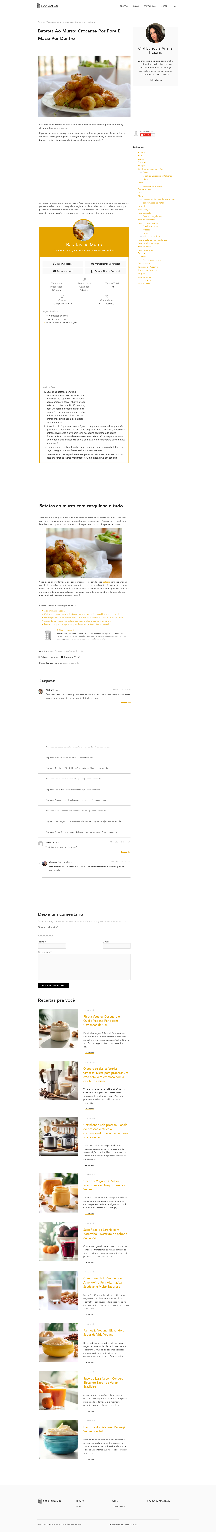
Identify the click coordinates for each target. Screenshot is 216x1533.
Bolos (146, 172)
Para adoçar (144, 209)
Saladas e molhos (151, 236)
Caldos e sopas (150, 226)
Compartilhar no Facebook (107, 271)
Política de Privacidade (158, 1501)
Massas (146, 229)
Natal (140, 196)
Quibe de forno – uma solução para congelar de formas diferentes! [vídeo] (81, 614)
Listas (141, 192)
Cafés (141, 159)
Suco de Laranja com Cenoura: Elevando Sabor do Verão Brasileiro (103, 1383)
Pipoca (141, 253)
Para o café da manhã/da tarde (153, 239)
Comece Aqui (150, 6)
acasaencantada (71, 662)
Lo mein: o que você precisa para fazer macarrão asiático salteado (77, 624)
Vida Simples (144, 277)
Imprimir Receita (64, 264)
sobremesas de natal (153, 202)
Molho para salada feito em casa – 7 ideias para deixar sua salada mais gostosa (83, 617)
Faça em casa (144, 189)
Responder (125, 703)
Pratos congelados (152, 216)
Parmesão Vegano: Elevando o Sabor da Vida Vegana (103, 1333)
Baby (140, 155)
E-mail (106, 942)
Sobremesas (144, 263)
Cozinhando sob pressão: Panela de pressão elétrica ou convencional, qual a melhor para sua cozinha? (105, 1131)
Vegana (141, 273)
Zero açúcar (144, 283)
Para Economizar (146, 219)
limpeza (147, 280)
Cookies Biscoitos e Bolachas (157, 175)
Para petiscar (144, 246)
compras (142, 165)
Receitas (124, 6)
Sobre (164, 6)
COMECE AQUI (118, 1507)
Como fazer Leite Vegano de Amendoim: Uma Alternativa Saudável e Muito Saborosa (102, 1282)
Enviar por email (64, 271)
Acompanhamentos (152, 260)
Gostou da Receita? (48, 927)
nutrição (142, 206)
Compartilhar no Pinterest (107, 264)
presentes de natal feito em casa (159, 199)
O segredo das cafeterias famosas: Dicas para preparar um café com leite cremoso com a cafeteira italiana (105, 1075)
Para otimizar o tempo (149, 243)
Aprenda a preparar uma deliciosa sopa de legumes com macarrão (77, 620)
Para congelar (145, 212)
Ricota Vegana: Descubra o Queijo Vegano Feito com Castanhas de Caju (101, 1021)
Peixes (146, 233)
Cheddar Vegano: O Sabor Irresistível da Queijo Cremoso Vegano (104, 1185)
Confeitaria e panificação (150, 169)
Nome (42, 942)
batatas (106, 581)
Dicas (136, 6)
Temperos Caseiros (147, 270)
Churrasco (143, 162)
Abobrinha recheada (54, 610)
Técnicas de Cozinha (148, 266)
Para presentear (146, 250)
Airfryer (141, 152)
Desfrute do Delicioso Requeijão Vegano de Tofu (105, 1429)
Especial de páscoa (152, 186)
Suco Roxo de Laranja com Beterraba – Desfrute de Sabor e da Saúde (105, 1234)
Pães (145, 179)
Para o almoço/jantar (64, 651)
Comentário (45, 952)
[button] (174, 6)
